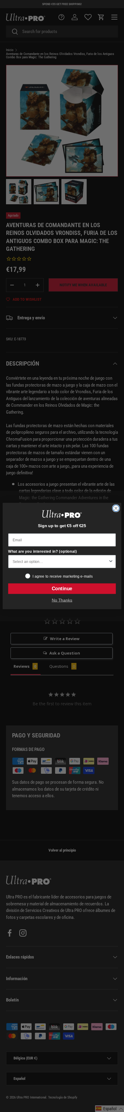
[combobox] (60, 561)
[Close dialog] (116, 508)
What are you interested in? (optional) (42, 551)
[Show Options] (110, 561)
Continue (62, 588)
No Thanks (62, 600)
